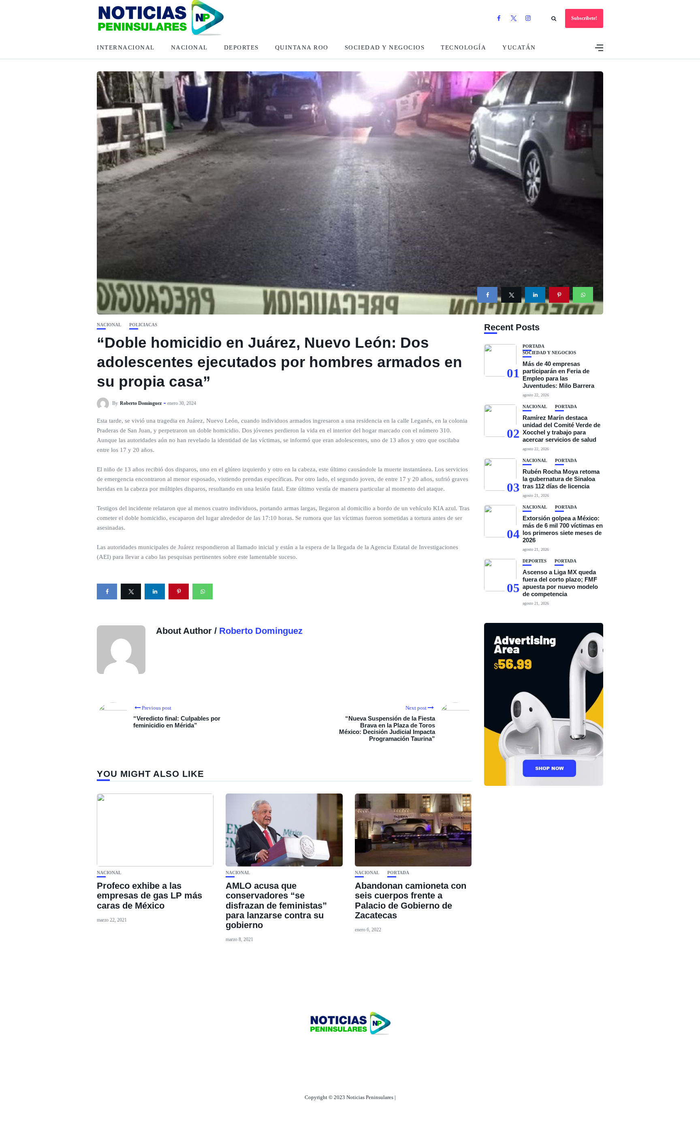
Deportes (241, 47)
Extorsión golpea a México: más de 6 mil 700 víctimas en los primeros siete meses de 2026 (563, 529)
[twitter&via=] (511, 295)
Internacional (126, 47)
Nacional (189, 47)
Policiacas (143, 325)
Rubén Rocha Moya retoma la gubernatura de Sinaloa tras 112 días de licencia (561, 479)
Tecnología (463, 47)
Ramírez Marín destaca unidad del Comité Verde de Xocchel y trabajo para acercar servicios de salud (561, 428)
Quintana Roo (302, 47)
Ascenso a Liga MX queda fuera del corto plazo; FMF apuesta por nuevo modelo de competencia (560, 583)
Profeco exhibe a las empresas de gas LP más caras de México (149, 895)
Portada (398, 873)
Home (296, 1051)
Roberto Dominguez (141, 403)
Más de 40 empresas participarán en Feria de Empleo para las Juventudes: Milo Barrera (558, 374)
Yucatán (519, 47)
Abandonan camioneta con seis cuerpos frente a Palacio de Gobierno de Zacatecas (410, 900)
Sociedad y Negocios (385, 47)
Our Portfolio (388, 1051)
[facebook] (487, 295)
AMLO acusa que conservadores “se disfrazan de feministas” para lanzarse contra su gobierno (276, 905)
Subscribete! (584, 18)
